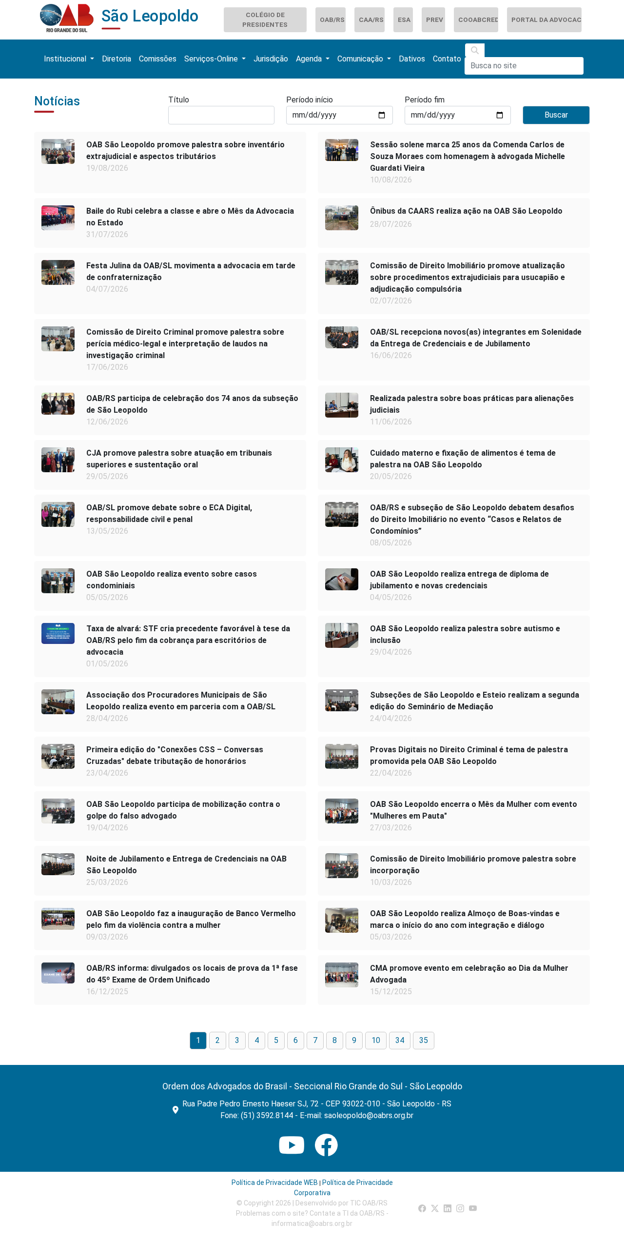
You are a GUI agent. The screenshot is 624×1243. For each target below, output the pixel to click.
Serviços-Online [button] (212, 58)
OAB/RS (332, 19)
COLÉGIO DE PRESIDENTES (265, 19)
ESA (404, 19)
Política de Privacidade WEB (275, 1182)
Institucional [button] (66, 58)
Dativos (412, 58)
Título (178, 99)
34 (399, 1040)
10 (375, 1040)
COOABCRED (478, 19)
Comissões (157, 58)
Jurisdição (271, 58)
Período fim (425, 99)
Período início (309, 99)
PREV (434, 19)
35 (423, 1040)
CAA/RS (371, 19)
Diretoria (116, 58)
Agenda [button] (310, 58)
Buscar (556, 115)
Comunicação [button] (361, 58)
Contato (447, 58)
